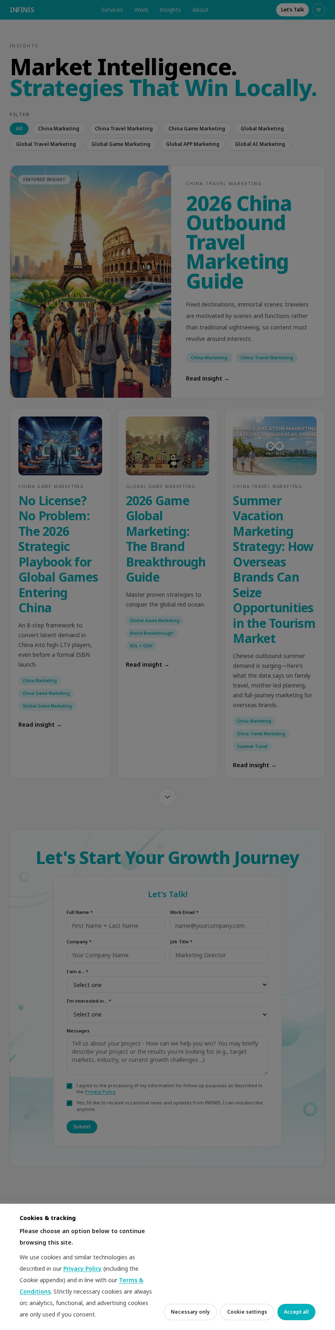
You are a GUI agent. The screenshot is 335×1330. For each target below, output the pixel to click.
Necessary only (190, 1311)
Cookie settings (247, 1311)
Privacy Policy (82, 1268)
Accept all (296, 1311)
